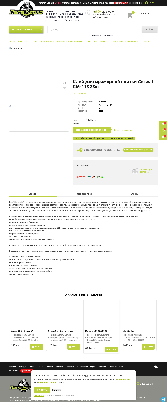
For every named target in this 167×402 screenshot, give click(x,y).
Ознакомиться (39, 396)
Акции (40, 367)
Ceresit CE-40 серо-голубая (61, 331)
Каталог (42, 3)
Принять (42, 390)
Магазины (13, 371)
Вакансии (102, 367)
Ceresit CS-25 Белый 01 (22, 331)
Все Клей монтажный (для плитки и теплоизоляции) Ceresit (103, 138)
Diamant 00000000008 (96, 331)
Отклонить (56, 390)
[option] (27, 325)
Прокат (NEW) (120, 3)
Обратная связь (100, 17)
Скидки (32, 367)
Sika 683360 (128, 331)
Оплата (59, 367)
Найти (149, 29)
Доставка (70, 367)
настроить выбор (47, 382)
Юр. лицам (84, 3)
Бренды (50, 3)
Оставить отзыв (97, 3)
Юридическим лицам (86, 367)
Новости (49, 367)
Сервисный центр (134, 3)
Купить (38, 347)
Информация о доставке (147, 171)
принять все (123, 379)
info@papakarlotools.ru (104, 14)
